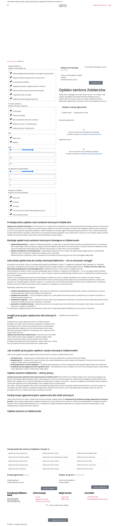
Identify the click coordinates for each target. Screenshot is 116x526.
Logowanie (62, 5)
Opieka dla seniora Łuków (50, 453)
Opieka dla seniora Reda (84, 461)
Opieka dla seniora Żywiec (85, 469)
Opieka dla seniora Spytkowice (17, 453)
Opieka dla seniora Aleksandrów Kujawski (55, 457)
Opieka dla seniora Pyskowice (86, 457)
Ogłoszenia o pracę (81, 112)
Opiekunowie (66, 112)
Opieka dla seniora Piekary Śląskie (18, 457)
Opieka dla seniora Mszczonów (18, 461)
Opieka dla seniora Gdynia (51, 469)
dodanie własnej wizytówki (91, 134)
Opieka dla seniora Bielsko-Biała (87, 453)
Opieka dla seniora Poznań (51, 461)
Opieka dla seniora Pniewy (51, 465)
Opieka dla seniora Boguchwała (18, 465)
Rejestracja (63, 6)
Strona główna (11, 61)
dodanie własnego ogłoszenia (91, 154)
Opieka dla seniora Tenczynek (86, 465)
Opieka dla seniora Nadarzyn (17, 469)
